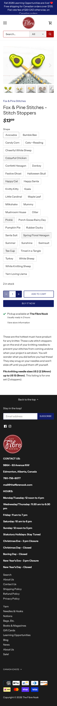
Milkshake (11, 204)
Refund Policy (11, 593)
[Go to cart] (50, 23)
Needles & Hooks (13, 611)
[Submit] (50, 34)
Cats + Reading (34, 142)
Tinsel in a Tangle (31, 250)
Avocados (11, 134)
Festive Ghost (13, 173)
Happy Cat (11, 181)
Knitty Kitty (12, 188)
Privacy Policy (11, 598)
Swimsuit (43, 242)
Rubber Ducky (34, 227)
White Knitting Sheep (18, 266)
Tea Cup (10, 250)
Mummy (28, 204)
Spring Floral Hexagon (36, 235)
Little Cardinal (13, 196)
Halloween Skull (36, 173)
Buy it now (28, 303)
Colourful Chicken (16, 158)
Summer (10, 242)
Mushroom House (15, 212)
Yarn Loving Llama (16, 273)
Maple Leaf (34, 196)
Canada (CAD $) (11, 669)
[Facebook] (5, 426)
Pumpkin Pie (12, 227)
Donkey (36, 165)
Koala (27, 188)
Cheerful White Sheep (18, 150)
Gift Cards (9, 630)
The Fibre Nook (31, 697)
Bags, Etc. (8, 620)
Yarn (6, 606)
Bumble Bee (30, 134)
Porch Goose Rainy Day (32, 219)
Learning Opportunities (17, 635)
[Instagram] (10, 426)
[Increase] (19, 294)
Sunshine (26, 242)
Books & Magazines (14, 625)
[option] (28, 65)
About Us (8, 579)
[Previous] (7, 65)
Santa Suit (11, 235)
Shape (6, 129)
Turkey (9, 258)
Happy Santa (31, 181)
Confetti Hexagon (15, 165)
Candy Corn (12, 142)
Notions (7, 616)
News (6, 644)
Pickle (9, 219)
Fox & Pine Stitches (14, 101)
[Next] (50, 65)
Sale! (6, 654)
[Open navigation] (5, 23)
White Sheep (26, 258)
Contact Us (9, 584)
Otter (35, 212)
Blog (5, 639)
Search (7, 574)
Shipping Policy (12, 589)
